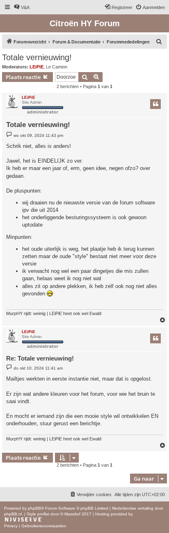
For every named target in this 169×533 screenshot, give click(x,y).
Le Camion (56, 66)
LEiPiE (36, 66)
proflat (43, 514)
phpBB (34, 508)
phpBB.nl (13, 514)
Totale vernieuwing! (37, 57)
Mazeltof (72, 514)
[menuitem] (22, 7)
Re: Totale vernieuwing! (40, 358)
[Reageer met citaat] (155, 104)
